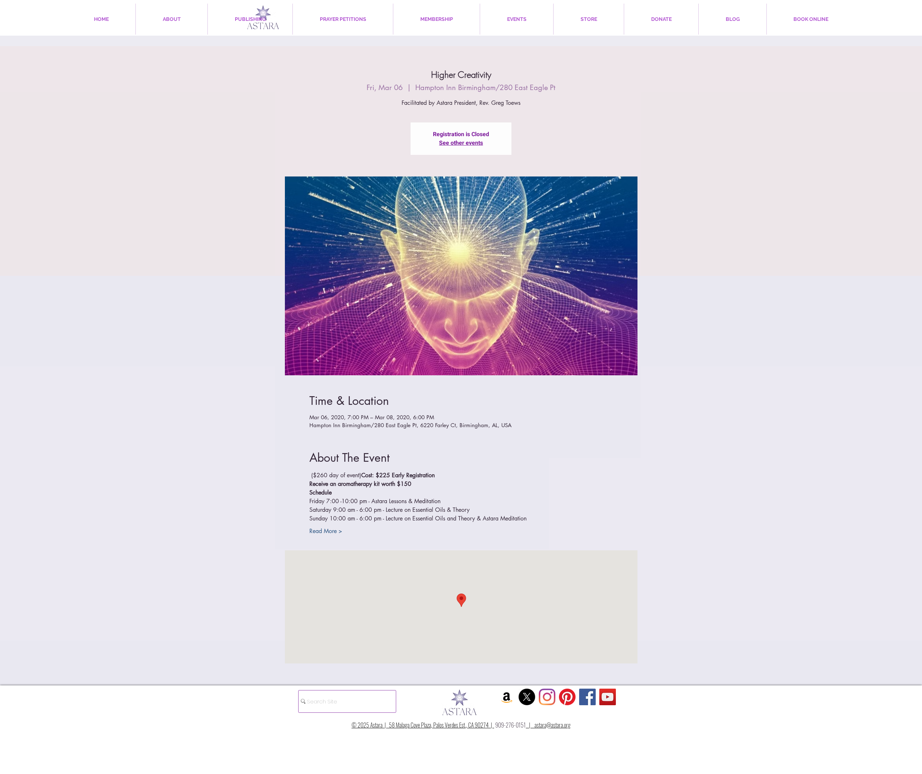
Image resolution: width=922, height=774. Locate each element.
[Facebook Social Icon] (587, 697)
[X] (527, 697)
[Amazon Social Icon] (506, 697)
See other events (461, 143)
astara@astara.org (552, 725)
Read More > (325, 531)
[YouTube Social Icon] (607, 697)
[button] (171, 19)
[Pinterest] (567, 697)
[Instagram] (547, 697)
